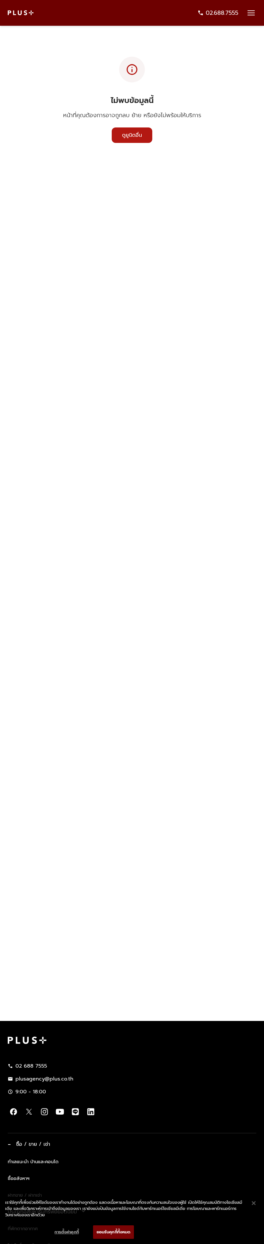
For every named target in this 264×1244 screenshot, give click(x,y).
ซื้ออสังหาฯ (19, 1178)
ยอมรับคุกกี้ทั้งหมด (114, 1232)
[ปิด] (254, 1203)
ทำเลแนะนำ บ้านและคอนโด (33, 1161)
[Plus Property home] (20, 12)
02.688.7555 (222, 12)
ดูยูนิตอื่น (132, 135)
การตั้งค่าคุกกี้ (66, 1232)
